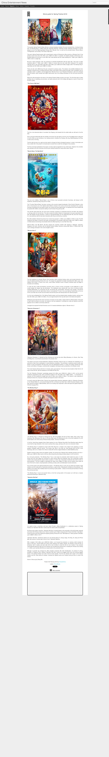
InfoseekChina (62, 561)
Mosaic (17, 6)
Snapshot (27, 6)
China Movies (57, 564)
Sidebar (22, 6)
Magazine (12, 6)
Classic (2, 6)
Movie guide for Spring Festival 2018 (55, 14)
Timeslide (32, 6)
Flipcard (7, 6)
